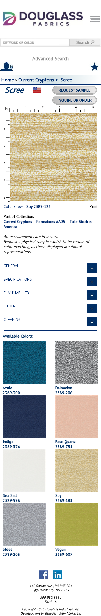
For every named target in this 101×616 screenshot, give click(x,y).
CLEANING (12, 319)
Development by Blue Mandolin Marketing (50, 613)
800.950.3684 (50, 597)
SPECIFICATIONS (18, 279)
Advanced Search (50, 58)
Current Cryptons (18, 221)
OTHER (9, 306)
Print (93, 206)
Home (7, 79)
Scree (66, 79)
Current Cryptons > (38, 79)
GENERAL (11, 265)
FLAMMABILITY (16, 292)
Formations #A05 (50, 221)
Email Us (50, 602)
